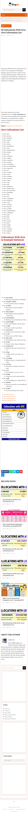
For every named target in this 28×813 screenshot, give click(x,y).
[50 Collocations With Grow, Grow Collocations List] (14, 614)
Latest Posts (8, 712)
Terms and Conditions (10, 719)
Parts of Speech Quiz (10, 715)
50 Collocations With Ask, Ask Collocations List (13, 550)
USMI (3, 35)
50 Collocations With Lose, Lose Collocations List (13, 574)
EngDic (9, 807)
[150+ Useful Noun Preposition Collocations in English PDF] (14, 515)
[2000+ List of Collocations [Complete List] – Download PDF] (14, 589)
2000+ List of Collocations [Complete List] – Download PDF (13, 599)
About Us (7, 708)
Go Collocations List (9, 394)
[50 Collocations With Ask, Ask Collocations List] (14, 540)
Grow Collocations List (10, 396)
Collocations (7, 26)
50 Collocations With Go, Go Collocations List (12, 500)
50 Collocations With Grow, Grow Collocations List (13, 624)
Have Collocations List (9, 398)
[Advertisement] (14, 52)
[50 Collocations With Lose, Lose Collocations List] (14, 565)
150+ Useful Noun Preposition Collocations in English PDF (12, 525)
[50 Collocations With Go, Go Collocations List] (14, 491)
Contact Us (7, 710)
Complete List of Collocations (14, 126)
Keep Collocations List (10, 400)
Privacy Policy (8, 717)
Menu (3, 15)
